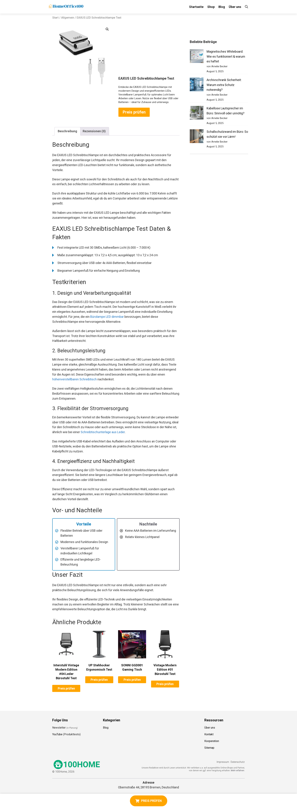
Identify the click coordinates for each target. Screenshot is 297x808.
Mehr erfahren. (238, 770)
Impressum (223, 762)
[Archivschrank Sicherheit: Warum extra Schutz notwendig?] (197, 85)
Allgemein (67, 17)
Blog (221, 7)
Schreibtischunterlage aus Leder (103, 432)
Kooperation (211, 741)
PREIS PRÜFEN (151, 800)
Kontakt (208, 734)
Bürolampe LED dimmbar (107, 316)
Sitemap (209, 747)
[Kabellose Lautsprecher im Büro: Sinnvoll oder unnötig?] (197, 113)
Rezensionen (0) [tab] (94, 131)
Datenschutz (238, 762)
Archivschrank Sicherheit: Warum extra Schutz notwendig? (224, 85)
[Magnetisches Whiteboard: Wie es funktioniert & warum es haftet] (197, 56)
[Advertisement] (149, 50)
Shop (211, 7)
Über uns (235, 7)
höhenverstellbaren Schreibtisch (74, 379)
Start (55, 17)
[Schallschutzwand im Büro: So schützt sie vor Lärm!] (197, 137)
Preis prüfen (134, 112)
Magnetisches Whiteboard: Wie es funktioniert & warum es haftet (226, 56)
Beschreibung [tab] (67, 131)
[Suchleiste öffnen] (246, 7)
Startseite (196, 7)
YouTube (57, 734)
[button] (107, 29)
